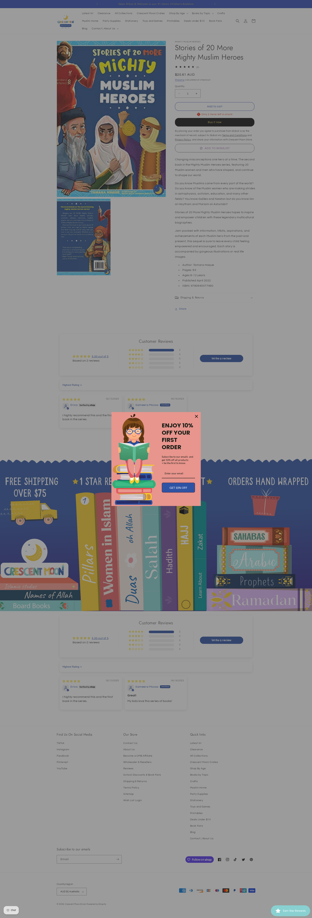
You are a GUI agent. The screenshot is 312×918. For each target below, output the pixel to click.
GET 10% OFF (178, 487)
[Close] (196, 416)
